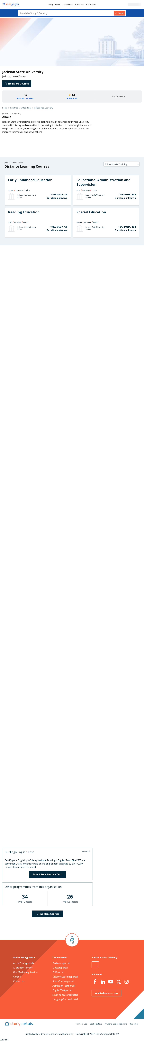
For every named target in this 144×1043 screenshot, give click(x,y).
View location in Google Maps (71, 695)
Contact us (18, 981)
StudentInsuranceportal (65, 994)
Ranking (38, 269)
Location (38, 290)
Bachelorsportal (60, 963)
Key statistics (36, 262)
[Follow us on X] (118, 981)
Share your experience (110, 836)
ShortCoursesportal (63, 981)
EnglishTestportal (61, 990)
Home (4, 108)
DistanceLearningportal (65, 976)
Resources (91, 4)
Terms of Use (81, 1024)
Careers (39, 283)
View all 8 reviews (61, 747)
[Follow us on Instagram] (126, 981)
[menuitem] (54, 4)
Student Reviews (34, 296)
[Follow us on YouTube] (110, 981)
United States (26, 108)
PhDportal (57, 972)
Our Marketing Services (25, 972)
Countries (79, 4)
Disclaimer (134, 1024)
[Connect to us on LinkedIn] (102, 981)
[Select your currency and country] (95, 964)
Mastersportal (60, 967)
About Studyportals (23, 963)
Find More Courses (18, 83)
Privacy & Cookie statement (116, 1024)
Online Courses (25, 98)
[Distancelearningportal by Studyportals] (11, 4)
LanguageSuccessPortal (65, 999)
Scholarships (36, 276)
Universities (68, 4)
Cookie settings (96, 1024)
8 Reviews (72, 98)
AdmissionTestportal (63, 985)
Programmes (54, 4)
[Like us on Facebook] (95, 981)
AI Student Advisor (23, 967)
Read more (95, 734)
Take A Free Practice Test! (47, 874)
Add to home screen (106, 993)
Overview (38, 256)
